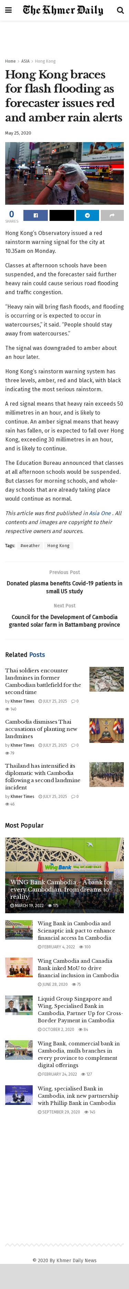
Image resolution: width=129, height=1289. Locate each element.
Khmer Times (22, 701)
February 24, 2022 (59, 1074)
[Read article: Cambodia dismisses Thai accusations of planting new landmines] (106, 730)
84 (85, 1029)
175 (55, 905)
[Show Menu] (8, 10)
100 (87, 947)
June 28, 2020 (54, 984)
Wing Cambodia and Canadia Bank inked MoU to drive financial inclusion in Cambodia (78, 968)
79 (11, 753)
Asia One (100, 513)
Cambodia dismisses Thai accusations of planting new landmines (41, 728)
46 (12, 804)
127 (88, 1074)
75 (78, 984)
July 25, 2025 (54, 701)
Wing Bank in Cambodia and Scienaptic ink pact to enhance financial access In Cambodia (76, 930)
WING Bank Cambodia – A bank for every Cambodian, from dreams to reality (61, 889)
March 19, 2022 (29, 905)
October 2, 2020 (57, 1029)
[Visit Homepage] (64, 10)
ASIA (25, 61)
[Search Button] (120, 10)
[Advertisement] (65, 36)
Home (10, 61)
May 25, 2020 (18, 133)
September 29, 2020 (60, 1112)
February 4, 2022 (58, 947)
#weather (30, 545)
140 (13, 709)
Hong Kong (45, 61)
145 (91, 1112)
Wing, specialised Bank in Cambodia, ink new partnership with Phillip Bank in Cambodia (78, 1096)
